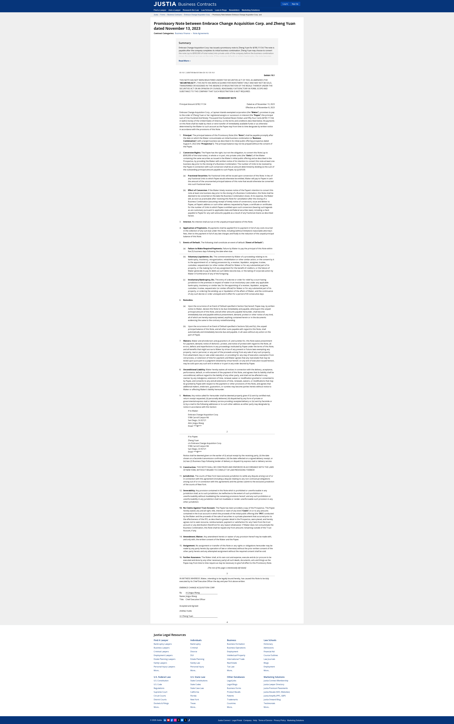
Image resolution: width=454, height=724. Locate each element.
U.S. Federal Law (162, 677)
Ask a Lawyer (174, 10)
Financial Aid (269, 651)
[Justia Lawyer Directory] (189, 720)
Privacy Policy (280, 720)
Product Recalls (233, 692)
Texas (193, 703)
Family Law (195, 663)
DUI (192, 655)
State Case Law (197, 688)
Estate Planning (197, 659)
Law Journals (269, 659)
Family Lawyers (160, 663)
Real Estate (232, 663)
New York (194, 699)
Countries (231, 703)
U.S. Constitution (161, 680)
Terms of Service (265, 720)
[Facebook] (171, 720)
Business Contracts (174, 15)
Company (247, 720)
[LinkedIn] (165, 720)
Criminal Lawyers (161, 651)
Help (255, 720)
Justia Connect (224, 720)
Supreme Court (160, 692)
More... (157, 670)
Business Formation (236, 644)
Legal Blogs (232, 684)
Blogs (266, 663)
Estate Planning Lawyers (164, 659)
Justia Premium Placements (276, 688)
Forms (162, 15)
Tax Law (230, 666)
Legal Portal (237, 720)
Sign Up (295, 4)
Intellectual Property (236, 655)
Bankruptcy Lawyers (163, 644)
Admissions (269, 647)
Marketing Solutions (251, 10)
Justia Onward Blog (272, 699)
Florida (193, 695)
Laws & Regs (221, 10)
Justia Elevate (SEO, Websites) (277, 692)
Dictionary (268, 644)
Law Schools (207, 10)
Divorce (193, 651)
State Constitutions (198, 680)
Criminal (194, 647)
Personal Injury (197, 666)
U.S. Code (158, 684)
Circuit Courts (160, 695)
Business (231, 640)
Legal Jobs (231, 680)
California (194, 692)
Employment (232, 651)
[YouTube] (168, 720)
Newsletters (234, 10)
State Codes (195, 684)
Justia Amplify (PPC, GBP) (275, 695)
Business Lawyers (162, 647)
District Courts (160, 699)
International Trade (235, 659)
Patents (230, 695)
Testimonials (269, 703)
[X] (185, 720)
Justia (156, 15)
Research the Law (191, 10)
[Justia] (165, 4)
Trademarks (232, 699)
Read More (184, 60)
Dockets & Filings (161, 703)
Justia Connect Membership (276, 680)
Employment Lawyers (163, 655)
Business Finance (182, 33)
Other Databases (236, 677)
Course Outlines (271, 655)
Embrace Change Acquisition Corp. (197, 15)
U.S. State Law (197, 677)
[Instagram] (175, 720)
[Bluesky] (182, 720)
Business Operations (236, 647)
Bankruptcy (195, 644)
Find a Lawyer (160, 10)
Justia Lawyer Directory (274, 684)
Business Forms (234, 688)
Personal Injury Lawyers (164, 666)
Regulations (159, 688)
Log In (285, 4)
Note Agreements (201, 33)
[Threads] (178, 720)
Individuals (196, 640)
